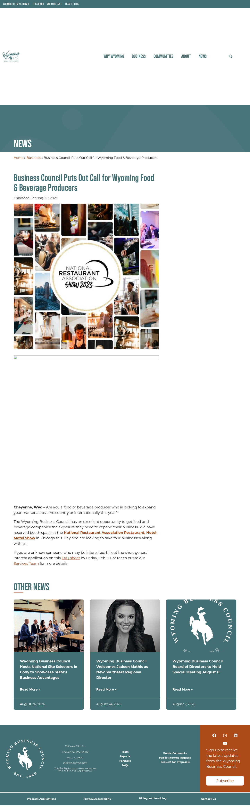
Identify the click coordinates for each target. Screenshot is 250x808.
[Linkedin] (236, 735)
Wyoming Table (54, 4)
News (203, 56)
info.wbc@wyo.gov (75, 762)
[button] (230, 56)
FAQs (125, 765)
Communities (163, 56)
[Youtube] (225, 743)
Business (139, 56)
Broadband (38, 4)
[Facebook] (214, 735)
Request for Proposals (175, 761)
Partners (125, 760)
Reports (125, 756)
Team (125, 751)
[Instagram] (225, 735)
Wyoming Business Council (16, 4)
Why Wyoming (114, 56)
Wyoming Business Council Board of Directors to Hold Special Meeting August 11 (197, 666)
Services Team (26, 563)
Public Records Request (175, 757)
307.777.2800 (75, 757)
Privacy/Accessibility (97, 798)
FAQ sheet (71, 558)
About (186, 56)
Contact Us (208, 798)
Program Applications (41, 798)
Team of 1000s (72, 4)
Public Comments (175, 753)
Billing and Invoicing (153, 798)
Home (18, 158)
